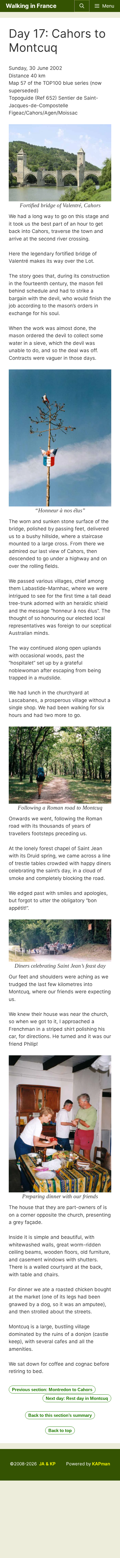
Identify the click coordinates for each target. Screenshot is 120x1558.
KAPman (101, 1464)
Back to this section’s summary (60, 1415)
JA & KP (47, 1464)
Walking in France (31, 5)
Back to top (60, 1430)
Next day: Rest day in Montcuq (77, 1398)
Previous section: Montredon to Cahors (52, 1389)
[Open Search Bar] (82, 6)
